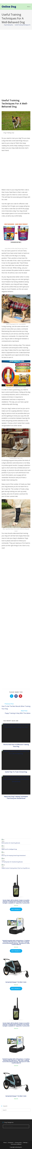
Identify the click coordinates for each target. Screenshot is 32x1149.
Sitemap (25, 1142)
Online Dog (9, 6)
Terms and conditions (16, 1144)
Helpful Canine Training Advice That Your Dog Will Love (16, 868)
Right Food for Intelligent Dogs (9, 849)
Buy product (16, 909)
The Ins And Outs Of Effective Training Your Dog (16, 745)
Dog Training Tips (8, 133)
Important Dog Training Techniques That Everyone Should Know (16, 797)
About (4, 1142)
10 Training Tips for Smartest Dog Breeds (12, 862)
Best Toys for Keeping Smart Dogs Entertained (14, 855)
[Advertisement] (16, 50)
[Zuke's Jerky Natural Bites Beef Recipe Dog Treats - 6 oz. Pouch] (16, 233)
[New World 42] (16, 443)
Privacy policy (18, 1142)
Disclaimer (10, 1142)
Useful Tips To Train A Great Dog (16, 772)
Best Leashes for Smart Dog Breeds (11, 843)
